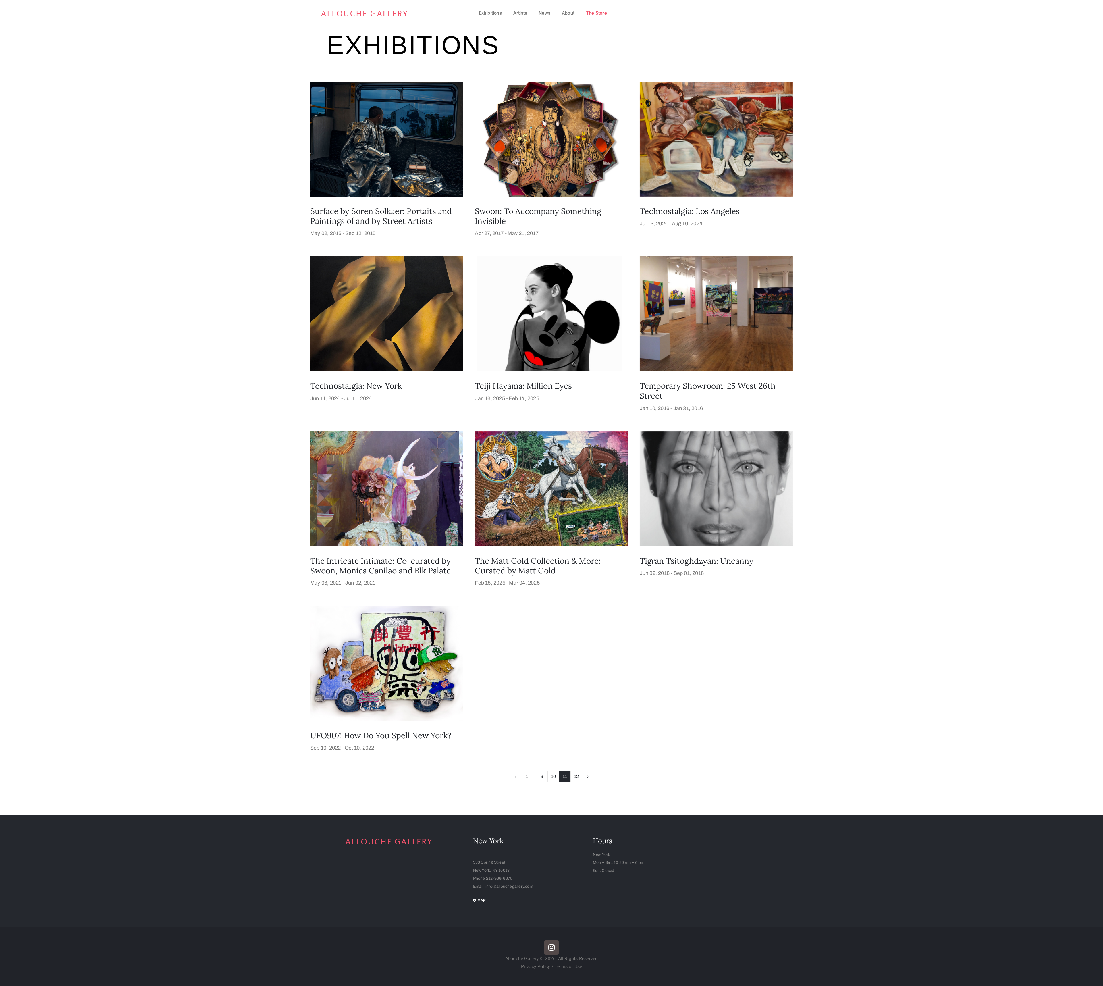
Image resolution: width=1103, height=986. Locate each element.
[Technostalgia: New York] (386, 313)
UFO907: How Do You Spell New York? (380, 735)
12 (576, 776)
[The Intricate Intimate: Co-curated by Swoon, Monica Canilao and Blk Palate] (386, 488)
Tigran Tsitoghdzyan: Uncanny (696, 561)
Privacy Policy (536, 966)
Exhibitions (490, 13)
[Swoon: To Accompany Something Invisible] (551, 138)
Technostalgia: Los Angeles (690, 211)
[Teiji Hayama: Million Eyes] (551, 313)
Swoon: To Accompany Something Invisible (538, 216)
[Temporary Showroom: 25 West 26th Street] (716, 313)
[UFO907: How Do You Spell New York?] (386, 662)
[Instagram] (551, 947)
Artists (520, 13)
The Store (596, 13)
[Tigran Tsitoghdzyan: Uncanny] (716, 488)
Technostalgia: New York (356, 386)
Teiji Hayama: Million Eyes (523, 386)
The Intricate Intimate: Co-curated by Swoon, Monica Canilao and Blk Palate (380, 566)
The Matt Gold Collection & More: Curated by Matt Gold (538, 566)
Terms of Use (568, 966)
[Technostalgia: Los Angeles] (716, 138)
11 (564, 776)
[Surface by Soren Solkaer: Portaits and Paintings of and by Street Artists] (386, 138)
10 (553, 776)
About (568, 13)
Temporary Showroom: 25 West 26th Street (708, 391)
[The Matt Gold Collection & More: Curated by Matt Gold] (551, 488)
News (544, 13)
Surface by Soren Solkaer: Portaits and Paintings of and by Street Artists (381, 216)
